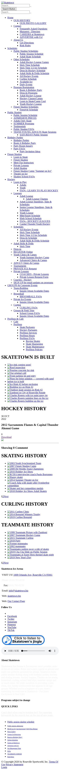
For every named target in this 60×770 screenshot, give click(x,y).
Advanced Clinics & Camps (33, 260)
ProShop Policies (34, 349)
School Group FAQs (30, 313)
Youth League (26, 213)
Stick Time (25, 246)
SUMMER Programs (24, 123)
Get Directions (27, 42)
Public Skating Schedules (26, 51)
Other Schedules (22, 59)
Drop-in (17, 249)
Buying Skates (33, 341)
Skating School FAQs (24, 176)
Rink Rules (25, 45)
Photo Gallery (11, 731)
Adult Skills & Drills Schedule (34, 73)
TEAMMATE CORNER (14, 754)
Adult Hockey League (30, 95)
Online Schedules (12, 740)
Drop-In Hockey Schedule (32, 70)
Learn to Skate (21, 157)
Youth (23, 187)
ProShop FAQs (27, 338)
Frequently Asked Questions (33, 28)
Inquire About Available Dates (34, 291)
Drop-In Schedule (28, 238)
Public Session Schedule (31, 54)
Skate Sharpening (34, 344)
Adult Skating (20, 168)
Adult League (26, 196)
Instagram (12, 621)
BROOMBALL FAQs (31, 296)
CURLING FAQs (28, 307)
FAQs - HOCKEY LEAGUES (35, 221)
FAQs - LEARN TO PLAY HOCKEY (39, 190)
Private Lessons (21, 165)
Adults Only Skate (23, 120)
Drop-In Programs (28, 93)
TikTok (10, 630)
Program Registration (24, 87)
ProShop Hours (27, 335)
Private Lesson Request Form (34, 277)
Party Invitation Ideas (30, 151)
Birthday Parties (15, 137)
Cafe (16, 321)
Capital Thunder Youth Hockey (35, 224)
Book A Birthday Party (31, 90)
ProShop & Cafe (15, 319)
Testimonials (20, 126)
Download (6, 437)
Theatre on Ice (21, 173)
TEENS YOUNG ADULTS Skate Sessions (35, 132)
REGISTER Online (23, 252)
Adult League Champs (37, 199)
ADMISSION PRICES (25, 118)
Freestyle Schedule (29, 109)
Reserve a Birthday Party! (14, 737)
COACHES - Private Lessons (34, 274)
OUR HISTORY (22, 20)
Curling (17, 305)
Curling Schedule (28, 79)
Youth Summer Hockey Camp (34, 257)
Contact (17, 26)
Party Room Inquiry (23, 146)
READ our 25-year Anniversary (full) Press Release (22, 729)
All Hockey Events (29, 76)
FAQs (9, 751)
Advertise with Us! (13, 745)
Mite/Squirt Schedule (30, 215)
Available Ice (26, 81)
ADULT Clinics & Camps (26, 263)
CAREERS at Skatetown (32, 34)
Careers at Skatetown (13, 743)
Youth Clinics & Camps (25, 254)
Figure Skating (14, 154)
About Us (18, 40)
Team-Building (21, 288)
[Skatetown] (7, 2)
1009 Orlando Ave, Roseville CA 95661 (32, 575)
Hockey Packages (28, 330)
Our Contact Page (16, 601)
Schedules (12, 48)
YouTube (11, 627)
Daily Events (26, 84)
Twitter (10, 619)
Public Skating (14, 112)
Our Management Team (14, 748)
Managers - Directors (30, 31)
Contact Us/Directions (14, 734)
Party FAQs (19, 148)
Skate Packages (27, 327)
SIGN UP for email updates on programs (33, 282)
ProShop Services (28, 332)
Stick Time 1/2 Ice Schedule (33, 67)
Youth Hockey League (31, 104)
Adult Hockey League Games (34, 62)
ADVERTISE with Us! (31, 37)
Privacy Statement (14, 764)
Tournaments (20, 266)
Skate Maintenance (35, 346)
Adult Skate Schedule (30, 56)
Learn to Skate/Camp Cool (33, 101)
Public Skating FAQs (24, 129)
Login (4, 767)
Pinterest (11, 624)
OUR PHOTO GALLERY (33, 23)
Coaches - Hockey (23, 279)
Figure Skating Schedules (26, 107)
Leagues (18, 193)
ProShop (18, 324)
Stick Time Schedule (30, 65)
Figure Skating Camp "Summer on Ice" (33, 171)
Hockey (11, 179)
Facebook (12, 616)
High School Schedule (31, 218)
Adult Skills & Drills (24, 243)
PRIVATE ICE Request (25, 268)
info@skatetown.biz (18, 590)
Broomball (19, 293)
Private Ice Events (22, 299)
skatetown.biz (14, 596)
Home (10, 17)
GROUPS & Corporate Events (22, 285)
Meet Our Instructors (24, 162)
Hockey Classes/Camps (31, 98)
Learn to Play (20, 182)
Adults (23, 185)
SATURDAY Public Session (34, 134)
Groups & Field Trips (24, 310)
